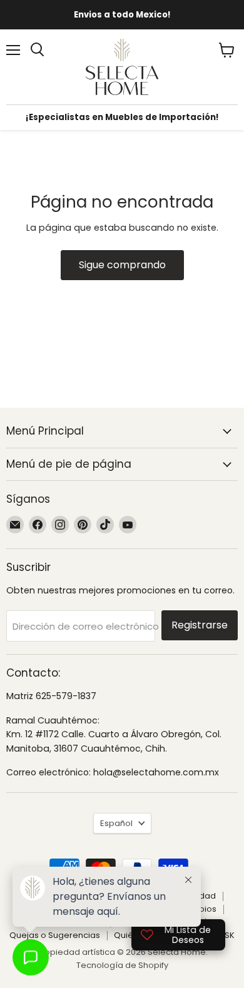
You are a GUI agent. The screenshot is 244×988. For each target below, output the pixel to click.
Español (116, 823)
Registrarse (199, 625)
